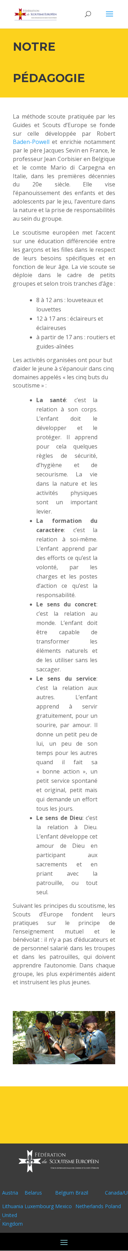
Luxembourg (39, 1206)
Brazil (81, 1192)
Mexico (63, 1206)
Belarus (33, 1192)
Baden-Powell (31, 142)
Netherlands (89, 1206)
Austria (10, 1192)
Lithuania (12, 1206)
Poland (113, 1206)
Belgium (64, 1192)
